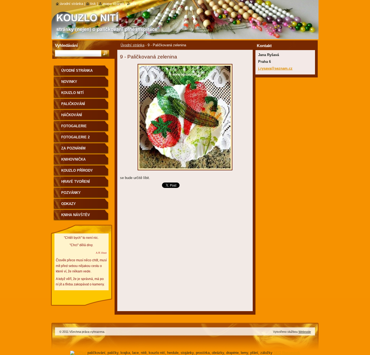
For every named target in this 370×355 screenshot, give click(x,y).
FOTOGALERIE (74, 126)
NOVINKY (69, 82)
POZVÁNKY (71, 193)
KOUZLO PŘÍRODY (77, 170)
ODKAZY (68, 204)
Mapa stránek (113, 4)
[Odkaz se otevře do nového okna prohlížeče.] (185, 172)
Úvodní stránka (132, 45)
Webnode (304, 331)
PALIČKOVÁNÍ (73, 104)
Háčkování (71, 115)
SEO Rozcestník (287, 353)
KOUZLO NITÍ (72, 93)
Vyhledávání (66, 45)
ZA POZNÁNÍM (73, 148)
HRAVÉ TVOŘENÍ (75, 182)
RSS (133, 4)
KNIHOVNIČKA (73, 159)
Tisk (93, 4)
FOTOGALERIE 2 (75, 137)
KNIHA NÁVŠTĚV (75, 215)
